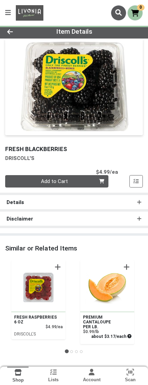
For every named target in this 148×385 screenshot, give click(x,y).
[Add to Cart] (58, 267)
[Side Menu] (8, 13)
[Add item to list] (136, 181)
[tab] (66, 351)
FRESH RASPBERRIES (35, 319)
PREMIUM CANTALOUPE (97, 322)
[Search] (118, 13)
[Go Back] (22, 32)
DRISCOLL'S (25, 334)
